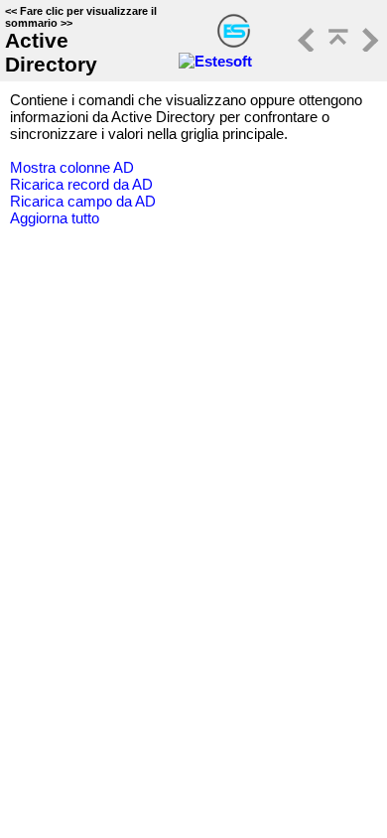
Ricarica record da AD (81, 184)
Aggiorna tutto (54, 218)
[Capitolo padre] (336, 46)
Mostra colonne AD (72, 167)
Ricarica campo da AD (83, 201)
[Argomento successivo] (368, 46)
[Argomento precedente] (305, 46)
